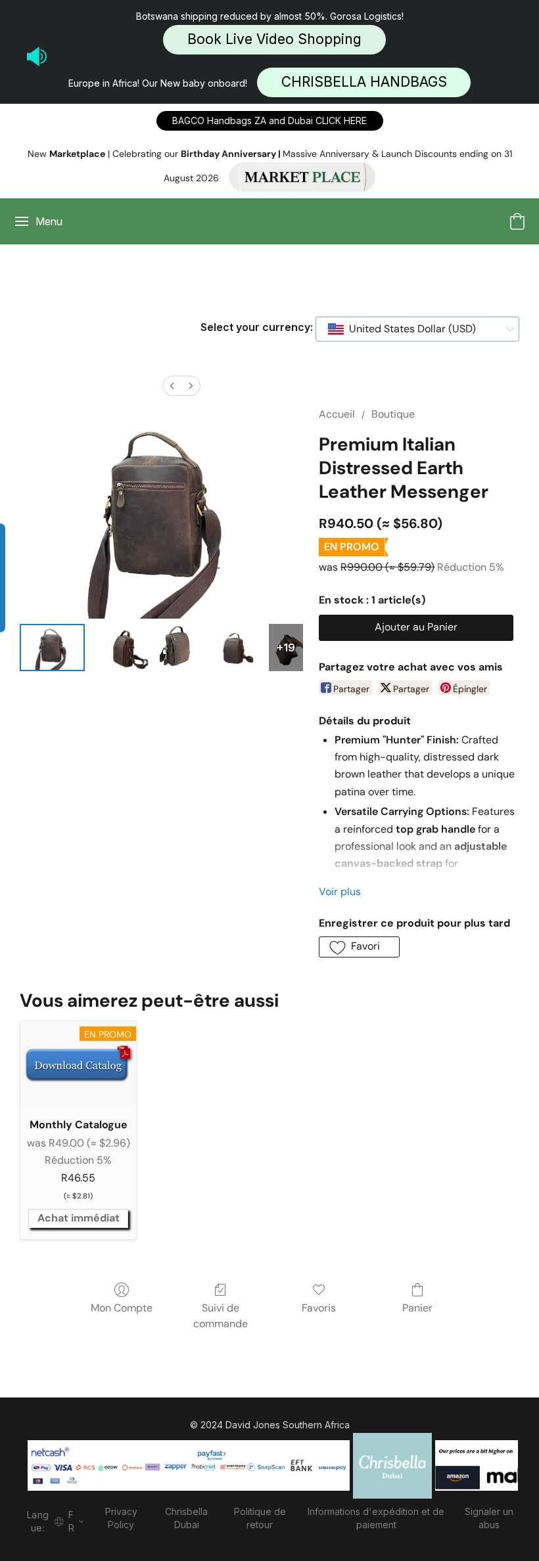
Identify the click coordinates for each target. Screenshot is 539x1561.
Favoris (319, 1308)
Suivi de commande (220, 1315)
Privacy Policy (121, 1518)
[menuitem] (172, 385)
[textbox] (408, 329)
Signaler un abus (489, 1518)
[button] (274, 40)
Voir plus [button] (340, 891)
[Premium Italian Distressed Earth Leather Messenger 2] (177, 647)
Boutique (393, 414)
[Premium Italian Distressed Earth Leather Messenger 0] (52, 647)
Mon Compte (121, 1308)
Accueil (337, 414)
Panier (417, 1308)
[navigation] (52, 1520)
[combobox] (417, 329)
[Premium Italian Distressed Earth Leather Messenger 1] (122, 647)
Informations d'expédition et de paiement (376, 1518)
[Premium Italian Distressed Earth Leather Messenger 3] (231, 647)
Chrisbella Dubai (186, 1518)
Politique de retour (260, 1518)
